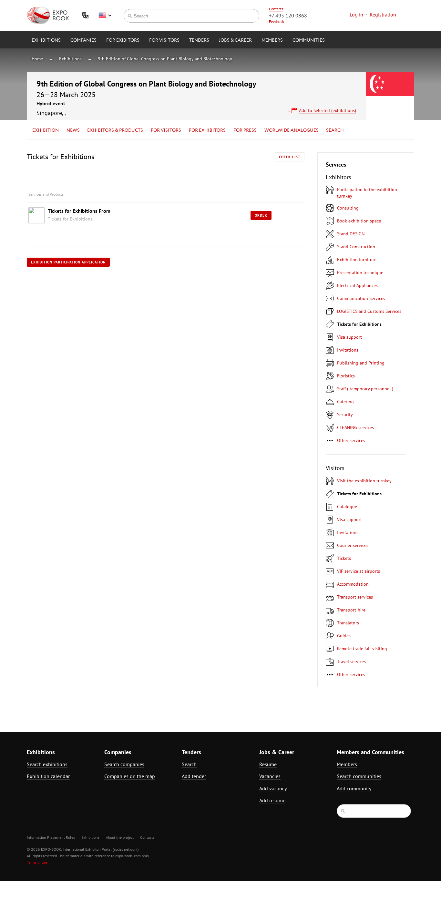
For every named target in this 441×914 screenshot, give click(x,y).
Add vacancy (273, 788)
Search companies (124, 764)
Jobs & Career (235, 40)
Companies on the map (129, 776)
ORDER (261, 215)
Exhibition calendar (48, 776)
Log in (356, 14)
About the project (120, 837)
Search (335, 130)
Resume (268, 764)
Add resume (272, 800)
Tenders (199, 40)
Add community (354, 788)
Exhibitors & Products (115, 130)
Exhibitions (46, 40)
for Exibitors (122, 40)
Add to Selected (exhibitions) (327, 110)
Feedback (276, 21)
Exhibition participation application (68, 262)
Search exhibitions (47, 764)
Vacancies (270, 776)
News (73, 130)
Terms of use (37, 862)
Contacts (276, 8)
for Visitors (164, 40)
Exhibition (45, 130)
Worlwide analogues (291, 130)
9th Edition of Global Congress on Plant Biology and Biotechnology (165, 59)
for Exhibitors (207, 130)
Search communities (359, 776)
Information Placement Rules (51, 837)
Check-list (289, 157)
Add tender (194, 776)
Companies (83, 40)
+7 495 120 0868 (288, 15)
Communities (308, 40)
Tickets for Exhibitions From (79, 211)
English (105, 15)
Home (37, 59)
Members (272, 40)
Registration (383, 14)
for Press (245, 130)
